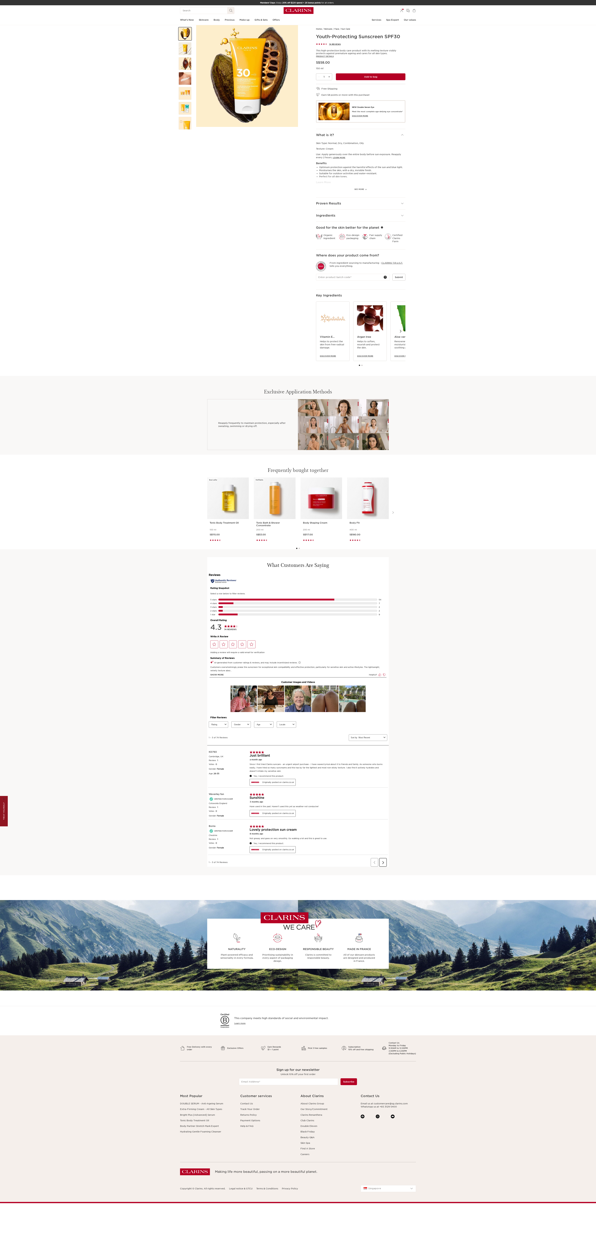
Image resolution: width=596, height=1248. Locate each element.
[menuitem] (402, 10)
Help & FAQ (246, 1126)
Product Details (325, 56)
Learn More (339, 158)
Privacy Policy (290, 1188)
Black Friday (307, 1131)
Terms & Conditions (267, 1188)
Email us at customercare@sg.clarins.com (384, 1103)
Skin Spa (305, 1143)
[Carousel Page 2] (362, 365)
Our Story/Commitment (313, 1109)
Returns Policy (248, 1115)
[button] (185, 34)
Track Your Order (250, 1109)
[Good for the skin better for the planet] (382, 227)
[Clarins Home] (298, 10)
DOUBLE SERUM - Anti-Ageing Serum (201, 1103)
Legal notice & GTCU (241, 1188)
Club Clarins (307, 1120)
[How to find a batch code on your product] (385, 277)
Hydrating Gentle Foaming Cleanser (200, 1131)
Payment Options (250, 1120)
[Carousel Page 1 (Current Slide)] (359, 365)
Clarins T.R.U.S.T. (392, 263)
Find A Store (307, 1148)
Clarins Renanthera (311, 1115)
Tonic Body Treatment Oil (194, 1120)
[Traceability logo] (321, 266)
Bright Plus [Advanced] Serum (197, 1115)
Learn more (240, 1023)
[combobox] (388, 1188)
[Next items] (400, 331)
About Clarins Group (312, 1103)
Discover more (328, 356)
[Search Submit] (231, 10)
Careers (304, 1154)
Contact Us (246, 1103)
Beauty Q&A (307, 1137)
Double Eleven (308, 1126)
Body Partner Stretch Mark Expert (199, 1126)
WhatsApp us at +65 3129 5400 (379, 1106)
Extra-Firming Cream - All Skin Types (201, 1109)
